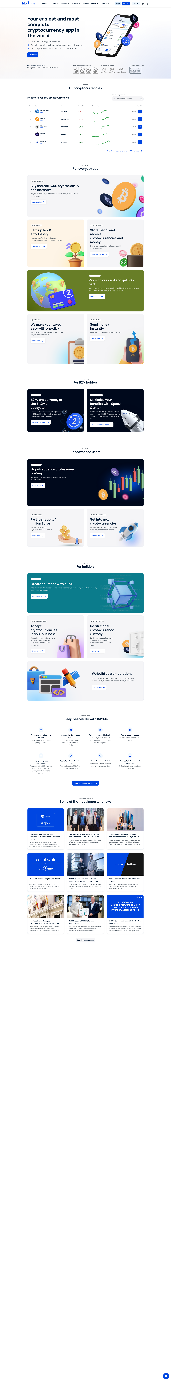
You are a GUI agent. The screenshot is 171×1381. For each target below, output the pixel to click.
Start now (33, 55)
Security (86, 3)
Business (75, 3)
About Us (104, 3)
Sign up (125, 3)
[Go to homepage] (28, 3)
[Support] (166, 1376)
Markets (44, 3)
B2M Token (94, 3)
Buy (140, 111)
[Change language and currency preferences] (142, 3)
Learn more (97, 687)
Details (133, 111)
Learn (54, 3)
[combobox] (128, 98)
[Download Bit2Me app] (136, 3)
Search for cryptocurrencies (119, 95)
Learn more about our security (85, 783)
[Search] (147, 3)
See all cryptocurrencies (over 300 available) (123, 151)
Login (118, 3)
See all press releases (85, 940)
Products (64, 3)
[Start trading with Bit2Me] (115, 36)
